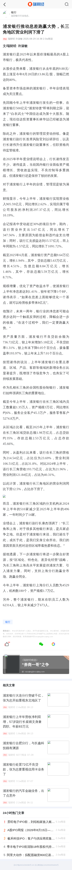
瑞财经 (11, 39)
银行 (7, 622)
